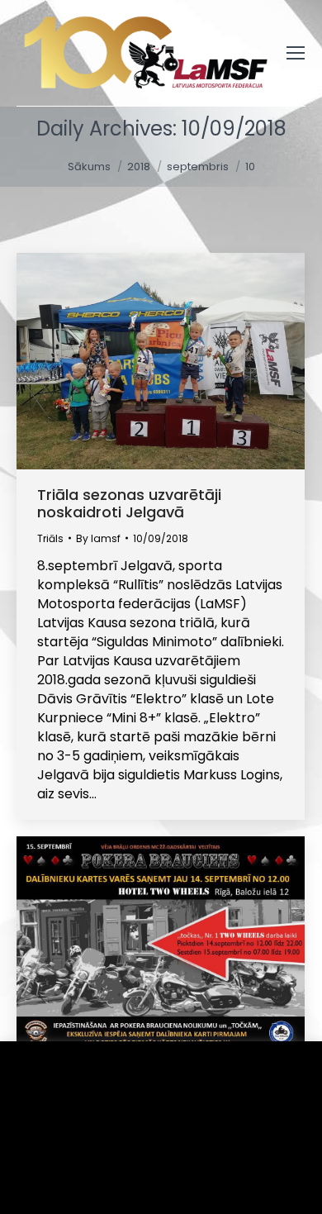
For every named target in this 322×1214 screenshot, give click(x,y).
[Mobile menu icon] (295, 53)
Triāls (50, 538)
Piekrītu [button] (66, 1176)
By (98, 538)
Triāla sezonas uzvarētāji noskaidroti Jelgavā (129, 503)
